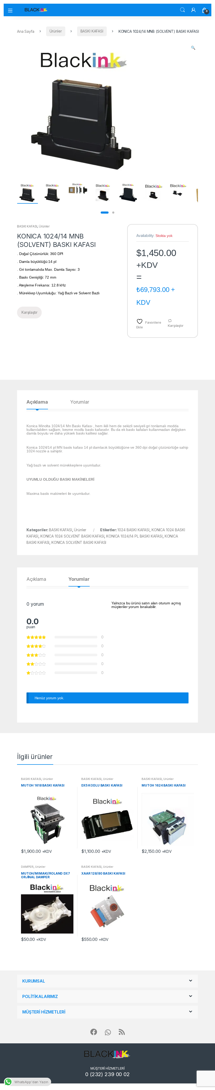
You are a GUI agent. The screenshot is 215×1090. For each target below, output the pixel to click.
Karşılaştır (175, 325)
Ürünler (56, 31)
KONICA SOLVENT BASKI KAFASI (78, 542)
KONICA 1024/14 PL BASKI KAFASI (134, 536)
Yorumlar (79, 402)
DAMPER (27, 867)
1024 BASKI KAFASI (133, 530)
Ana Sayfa (25, 31)
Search (182, 10)
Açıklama (37, 402)
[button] (193, 48)
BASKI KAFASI (91, 31)
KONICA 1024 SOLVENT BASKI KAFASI (72, 536)
